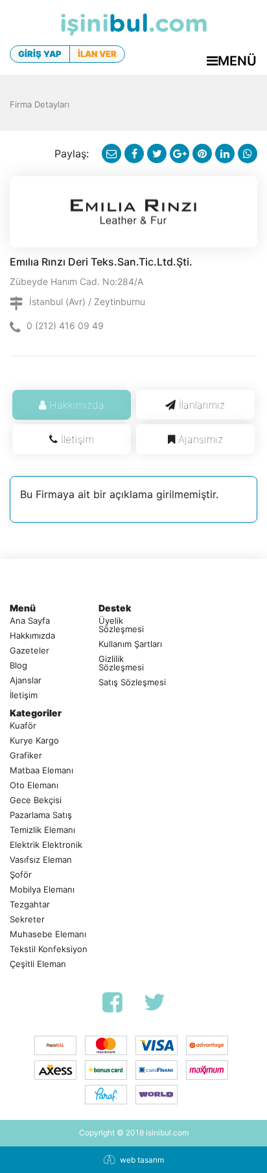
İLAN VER (97, 54)
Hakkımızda (76, 404)
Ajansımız (200, 439)
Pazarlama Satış (41, 815)
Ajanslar (25, 680)
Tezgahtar (30, 904)
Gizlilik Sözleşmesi (121, 663)
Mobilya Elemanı (42, 889)
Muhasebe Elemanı (48, 934)
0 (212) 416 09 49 (65, 325)
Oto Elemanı (34, 785)
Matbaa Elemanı (41, 770)
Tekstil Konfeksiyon (48, 949)
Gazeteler (29, 650)
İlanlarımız (202, 404)
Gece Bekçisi (36, 800)
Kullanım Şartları (130, 644)
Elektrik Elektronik (46, 845)
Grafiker (26, 755)
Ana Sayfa (30, 621)
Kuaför (23, 726)
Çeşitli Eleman (38, 964)
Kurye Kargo (34, 740)
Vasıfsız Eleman (41, 860)
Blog (18, 665)
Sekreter (27, 919)
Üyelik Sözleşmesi (121, 625)
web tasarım (142, 1160)
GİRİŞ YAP (40, 54)
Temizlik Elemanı (42, 830)
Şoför (21, 875)
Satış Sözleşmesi (132, 682)
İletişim (77, 439)
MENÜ (237, 61)
